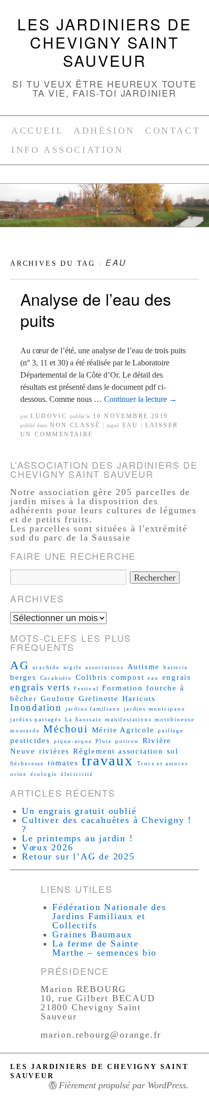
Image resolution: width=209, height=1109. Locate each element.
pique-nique (73, 741)
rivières (54, 751)
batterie (175, 667)
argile (72, 667)
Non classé (75, 425)
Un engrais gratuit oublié (79, 811)
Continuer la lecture (140, 399)
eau (130, 425)
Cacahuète (56, 678)
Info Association (67, 150)
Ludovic (48, 416)
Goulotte (58, 698)
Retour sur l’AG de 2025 (78, 856)
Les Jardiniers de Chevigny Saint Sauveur (104, 42)
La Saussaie (83, 719)
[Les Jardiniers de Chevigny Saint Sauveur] (104, 209)
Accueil (37, 131)
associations (104, 667)
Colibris (92, 677)
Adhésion (104, 131)
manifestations (128, 719)
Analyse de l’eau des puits (95, 309)
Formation (122, 687)
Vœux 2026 (47, 847)
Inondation (36, 707)
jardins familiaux (93, 709)
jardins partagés (35, 719)
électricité (77, 774)
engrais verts (40, 687)
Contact (172, 131)
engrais (177, 677)
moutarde (25, 730)
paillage (170, 730)
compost (128, 677)
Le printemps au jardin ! (77, 838)
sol (173, 751)
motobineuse (175, 719)
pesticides (30, 740)
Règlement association (118, 751)
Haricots (139, 698)
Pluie (103, 741)
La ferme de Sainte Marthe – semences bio (104, 948)
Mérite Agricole (123, 729)
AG (19, 665)
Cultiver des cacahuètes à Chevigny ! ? (107, 824)
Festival (86, 688)
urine (18, 774)
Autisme (143, 666)
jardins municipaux (154, 709)
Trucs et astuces (162, 763)
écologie (43, 774)
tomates (63, 762)
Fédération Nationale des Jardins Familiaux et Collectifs (109, 916)
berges (23, 677)
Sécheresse (27, 763)
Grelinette (99, 698)
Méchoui (65, 729)
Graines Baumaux (92, 934)
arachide (45, 667)
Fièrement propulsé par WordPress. (124, 1085)
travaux (107, 760)
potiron (127, 741)
